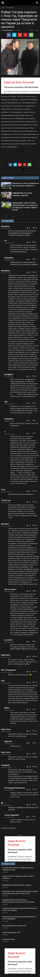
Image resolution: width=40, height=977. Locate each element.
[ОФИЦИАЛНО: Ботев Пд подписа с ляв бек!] (6, 195)
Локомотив (5, 188)
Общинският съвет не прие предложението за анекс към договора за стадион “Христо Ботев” (20, 892)
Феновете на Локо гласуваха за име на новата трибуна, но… (18, 877)
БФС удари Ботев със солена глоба (14, 925)
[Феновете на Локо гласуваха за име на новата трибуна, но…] (6, 185)
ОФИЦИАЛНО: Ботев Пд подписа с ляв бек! (16, 885)
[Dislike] (34, 228)
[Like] (28, 228)
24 (38, 30)
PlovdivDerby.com (8, 30)
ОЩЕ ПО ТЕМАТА (8, 178)
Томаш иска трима (8, 939)
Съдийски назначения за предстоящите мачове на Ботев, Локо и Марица (19, 909)
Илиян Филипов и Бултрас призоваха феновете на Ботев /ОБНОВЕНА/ (19, 918)
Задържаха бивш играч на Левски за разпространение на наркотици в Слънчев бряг (18, 901)
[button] (37, 2)
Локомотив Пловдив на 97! (11, 932)
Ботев (3, 197)
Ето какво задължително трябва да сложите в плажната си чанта (18, 869)
